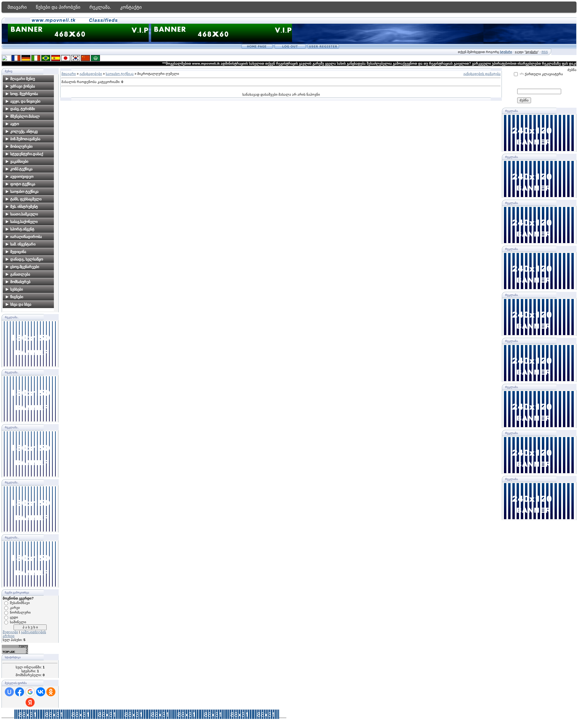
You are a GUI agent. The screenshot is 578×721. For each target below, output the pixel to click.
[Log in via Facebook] (19, 691)
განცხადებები (90, 73)
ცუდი (14, 617)
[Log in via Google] (30, 692)
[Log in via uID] (9, 691)
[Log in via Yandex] (30, 702)
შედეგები (10, 632)
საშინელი (18, 622)
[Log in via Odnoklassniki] (50, 691)
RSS (545, 52)
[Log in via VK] (40, 691)
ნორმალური (20, 612)
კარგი (15, 607)
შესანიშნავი (20, 603)
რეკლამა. (100, 7)
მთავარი (17, 7)
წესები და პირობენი (58, 7)
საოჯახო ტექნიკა (120, 73)
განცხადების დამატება (482, 73)
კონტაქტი (131, 7)
